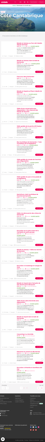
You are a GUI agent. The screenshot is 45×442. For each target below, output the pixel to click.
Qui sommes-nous (4, 398)
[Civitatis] (4, 2)
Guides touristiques (19, 401)
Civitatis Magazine (19, 400)
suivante (38, 388)
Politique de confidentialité (34, 440)
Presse (1, 400)
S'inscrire (41, 2)
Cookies (41, 440)
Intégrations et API (34, 403)
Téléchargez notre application (4, 411)
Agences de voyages (35, 401)
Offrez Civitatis (3, 403)
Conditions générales (19, 440)
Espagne (3, 11)
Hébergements (33, 405)
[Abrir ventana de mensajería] (3, 439)
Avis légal (26, 440)
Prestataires (33, 398)
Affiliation (32, 400)
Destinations (18, 398)
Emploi (31, 407)
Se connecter (34, 2)
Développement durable (6, 401)
